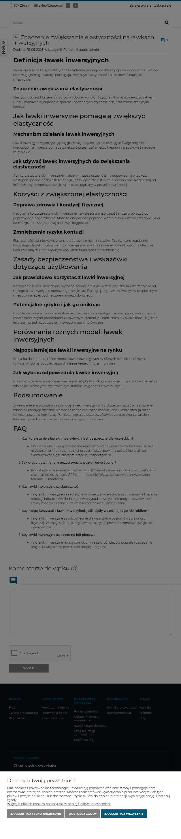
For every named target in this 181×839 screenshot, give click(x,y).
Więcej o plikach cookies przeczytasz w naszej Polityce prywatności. (59, 804)
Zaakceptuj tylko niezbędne (35, 813)
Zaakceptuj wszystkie (123, 813)
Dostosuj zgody (83, 813)
